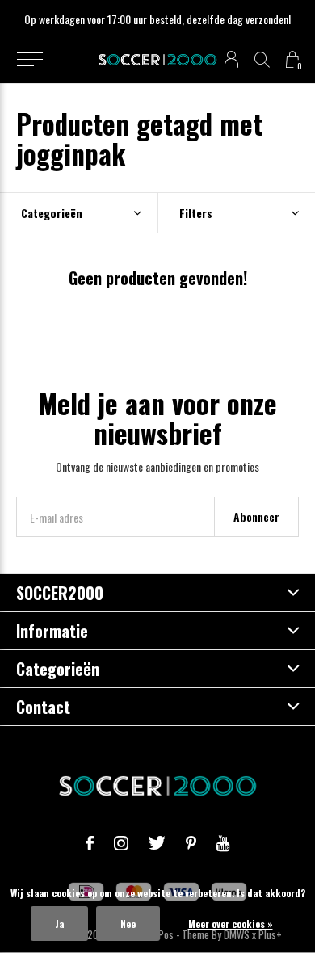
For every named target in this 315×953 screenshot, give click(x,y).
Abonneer (256, 516)
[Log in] (231, 59)
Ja (59, 923)
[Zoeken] (262, 59)
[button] (29, 59)
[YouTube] (223, 843)
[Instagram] (121, 843)
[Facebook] (90, 843)
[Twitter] (157, 843)
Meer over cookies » (230, 923)
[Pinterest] (191, 843)
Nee (128, 923)
